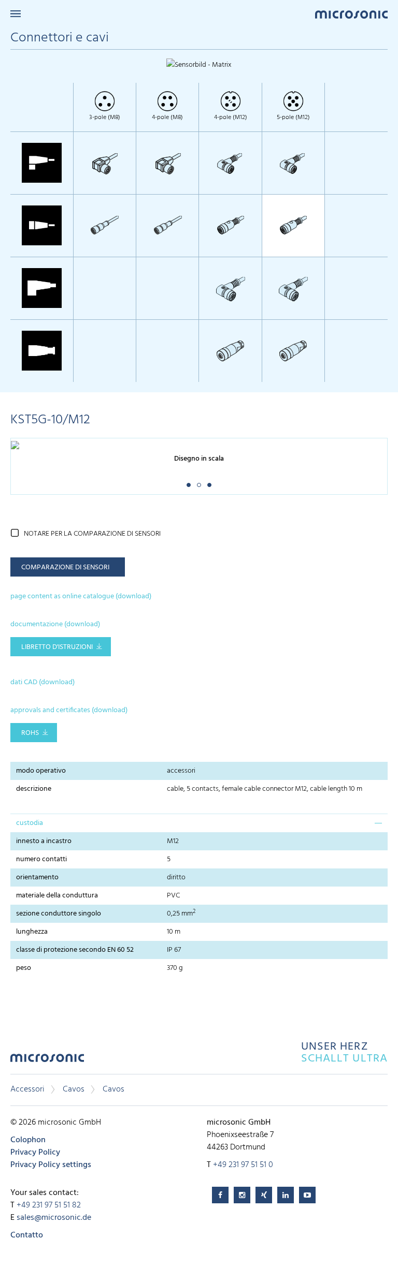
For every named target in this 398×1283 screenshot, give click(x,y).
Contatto (26, 1235)
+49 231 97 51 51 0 (243, 1165)
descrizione (33, 789)
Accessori (27, 1089)
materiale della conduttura (57, 896)
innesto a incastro (44, 841)
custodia (29, 823)
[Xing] (263, 1195)
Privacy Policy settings (50, 1165)
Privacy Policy (35, 1152)
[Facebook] (220, 1195)
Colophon (28, 1140)
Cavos (73, 1089)
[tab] (199, 823)
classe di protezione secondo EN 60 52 (75, 950)
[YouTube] (307, 1195)
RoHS (30, 733)
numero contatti (41, 859)
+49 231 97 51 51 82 (49, 1205)
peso (23, 968)
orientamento (37, 877)
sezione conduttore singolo (58, 914)
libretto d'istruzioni (57, 647)
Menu (15, 13)
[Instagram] (242, 1195)
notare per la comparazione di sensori (92, 534)
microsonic (47, 1061)
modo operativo (41, 771)
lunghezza (32, 932)
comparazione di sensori (65, 567)
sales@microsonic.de (54, 1218)
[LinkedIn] (285, 1195)
